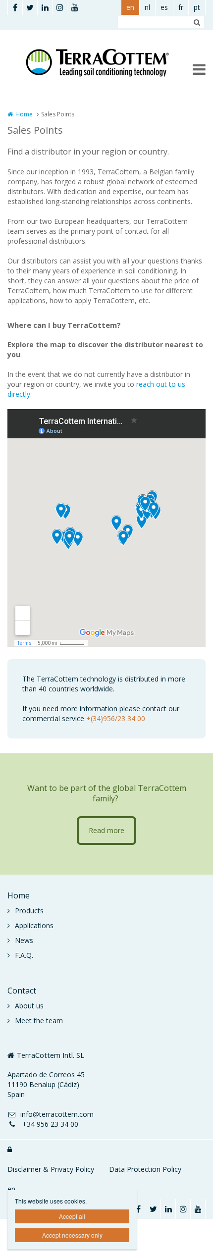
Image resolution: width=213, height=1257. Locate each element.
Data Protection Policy (145, 1169)
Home (24, 114)
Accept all (72, 1216)
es (164, 7)
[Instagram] (59, 7)
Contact (21, 990)
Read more (106, 830)
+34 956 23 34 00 (49, 1124)
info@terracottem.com (57, 1114)
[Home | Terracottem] (106, 62)
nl (147, 7)
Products (29, 910)
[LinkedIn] (44, 7)
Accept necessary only (72, 1235)
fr (180, 7)
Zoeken (196, 22)
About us (29, 1005)
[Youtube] (74, 7)
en (130, 7)
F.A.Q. (24, 955)
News (24, 940)
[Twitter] (29, 7)
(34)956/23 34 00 (118, 718)
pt (197, 7)
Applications (34, 925)
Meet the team (39, 1020)
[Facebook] (14, 7)
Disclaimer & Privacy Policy (50, 1169)
